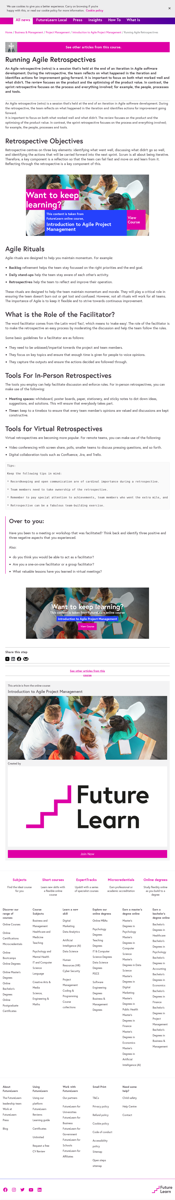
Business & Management (29, 32)
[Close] (169, 8)
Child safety (130, 1098)
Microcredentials (12, 944)
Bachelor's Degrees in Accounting (159, 963)
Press (77, 19)
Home (8, 32)
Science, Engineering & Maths (41, 998)
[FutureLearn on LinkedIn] (39, 1189)
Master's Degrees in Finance (129, 1020)
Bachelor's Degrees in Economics (159, 980)
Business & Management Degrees (100, 1004)
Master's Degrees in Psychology (129, 926)
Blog (5, 1128)
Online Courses (11, 924)
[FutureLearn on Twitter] (22, 1189)
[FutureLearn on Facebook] (6, 1189)
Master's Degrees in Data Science (132, 965)
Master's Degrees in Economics (129, 1037)
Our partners (70, 1098)
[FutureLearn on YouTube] (31, 1189)
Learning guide (41, 1120)
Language (38, 973)
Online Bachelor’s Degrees (9, 989)
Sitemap (97, 1151)
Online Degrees (12, 963)
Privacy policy (101, 1106)
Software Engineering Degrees (99, 987)
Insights (95, 19)
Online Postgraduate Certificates (10, 1005)
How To (114, 19)
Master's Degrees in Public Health (130, 1004)
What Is (133, 19)
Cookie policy (101, 1123)
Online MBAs (100, 920)
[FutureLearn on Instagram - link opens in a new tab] (14, 1189)
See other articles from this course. (93, 47)
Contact (127, 1115)
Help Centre (130, 1106)
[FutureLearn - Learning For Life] (162, 1189)
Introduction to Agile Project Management (96, 32)
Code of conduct (102, 1132)
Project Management (58, 32)
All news (23, 19)
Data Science (70, 951)
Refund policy (101, 1115)
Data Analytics (71, 931)
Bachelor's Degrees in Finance (159, 996)
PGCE (96, 973)
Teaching (38, 942)
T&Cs (96, 1098)
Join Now (87, 854)
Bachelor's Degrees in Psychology (159, 946)
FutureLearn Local (51, 19)
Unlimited (38, 1137)
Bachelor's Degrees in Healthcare (159, 930)
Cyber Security (71, 971)
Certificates (39, 1128)
